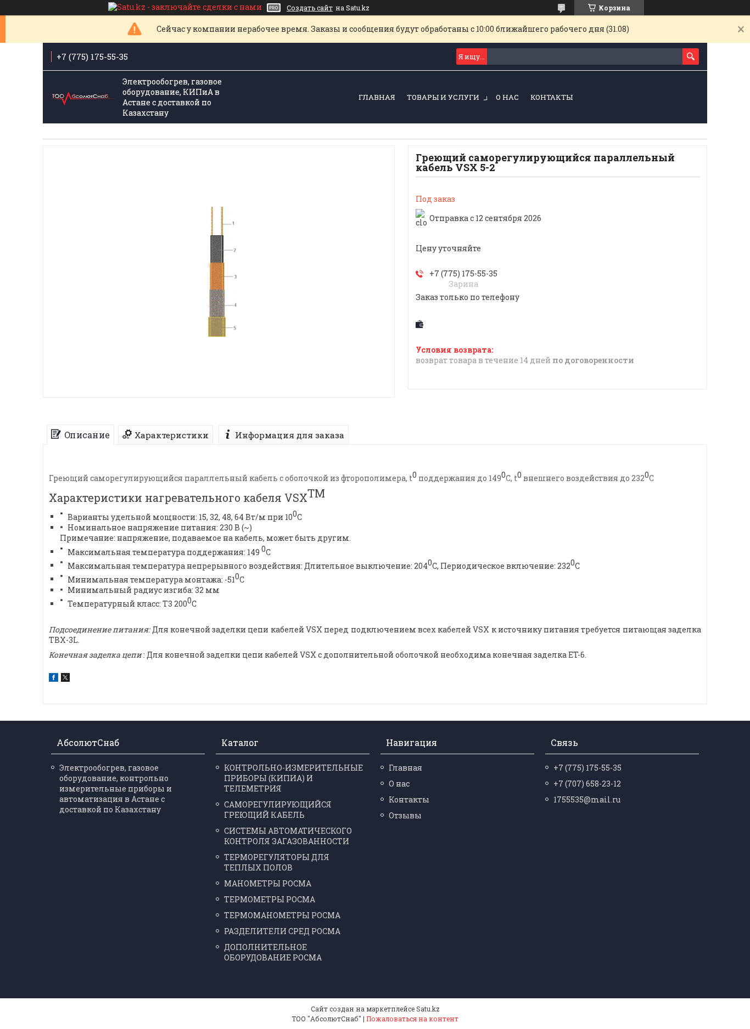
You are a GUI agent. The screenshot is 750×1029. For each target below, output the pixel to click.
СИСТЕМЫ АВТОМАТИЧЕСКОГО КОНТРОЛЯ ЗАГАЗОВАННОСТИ (288, 836)
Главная (377, 97)
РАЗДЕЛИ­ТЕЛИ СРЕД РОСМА (282, 931)
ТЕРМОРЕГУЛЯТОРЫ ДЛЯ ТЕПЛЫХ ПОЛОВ (276, 862)
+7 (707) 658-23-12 (587, 783)
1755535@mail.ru (586, 799)
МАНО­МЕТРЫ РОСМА (267, 883)
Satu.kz (428, 1008)
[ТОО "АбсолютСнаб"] (84, 98)
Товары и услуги (443, 97)
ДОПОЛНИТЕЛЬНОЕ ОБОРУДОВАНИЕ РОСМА (273, 952)
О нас (507, 97)
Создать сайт (310, 8)
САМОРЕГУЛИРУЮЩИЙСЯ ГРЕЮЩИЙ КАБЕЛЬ (278, 809)
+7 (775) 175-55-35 (587, 767)
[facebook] (53, 679)
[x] (65, 679)
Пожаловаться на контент (412, 1018)
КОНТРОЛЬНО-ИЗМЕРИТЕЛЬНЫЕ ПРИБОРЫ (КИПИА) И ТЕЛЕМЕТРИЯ (293, 778)
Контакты (551, 97)
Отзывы (405, 815)
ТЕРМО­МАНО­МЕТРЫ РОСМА (282, 915)
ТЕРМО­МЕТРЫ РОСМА (269, 899)
